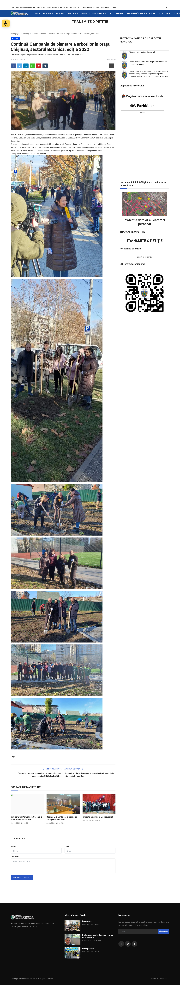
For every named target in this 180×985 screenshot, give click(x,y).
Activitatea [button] (163, 13)
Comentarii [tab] (19, 838)
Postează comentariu (21, 877)
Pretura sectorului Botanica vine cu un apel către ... (97, 936)
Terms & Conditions (159, 978)
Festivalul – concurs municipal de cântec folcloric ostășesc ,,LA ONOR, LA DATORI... (39, 774)
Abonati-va (163, 931)
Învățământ (87, 921)
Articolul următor (72, 769)
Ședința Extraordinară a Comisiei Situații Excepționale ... (62, 818)
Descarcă (151, 52)
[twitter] (128, 944)
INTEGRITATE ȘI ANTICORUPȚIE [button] (93, 13)
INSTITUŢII (72, 13)
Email (67, 846)
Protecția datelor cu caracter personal (144, 222)
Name (13, 846)
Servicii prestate (117, 13)
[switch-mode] (167, 7)
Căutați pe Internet (108, 7)
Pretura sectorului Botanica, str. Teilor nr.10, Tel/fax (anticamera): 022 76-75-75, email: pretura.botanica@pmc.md (55, 7)
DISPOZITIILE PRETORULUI (43, 13)
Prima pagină (15, 34)
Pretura (59, 13)
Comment (15, 856)
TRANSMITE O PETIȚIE (90, 22)
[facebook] (121, 944)
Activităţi (26, 34)
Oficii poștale (88, 949)
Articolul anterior (53, 769)
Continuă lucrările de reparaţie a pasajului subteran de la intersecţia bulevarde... (89, 774)
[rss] (134, 944)
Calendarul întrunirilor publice (141, 13)
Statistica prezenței (144, 257)
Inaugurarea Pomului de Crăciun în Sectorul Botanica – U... (26, 818)
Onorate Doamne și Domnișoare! (98, 817)
